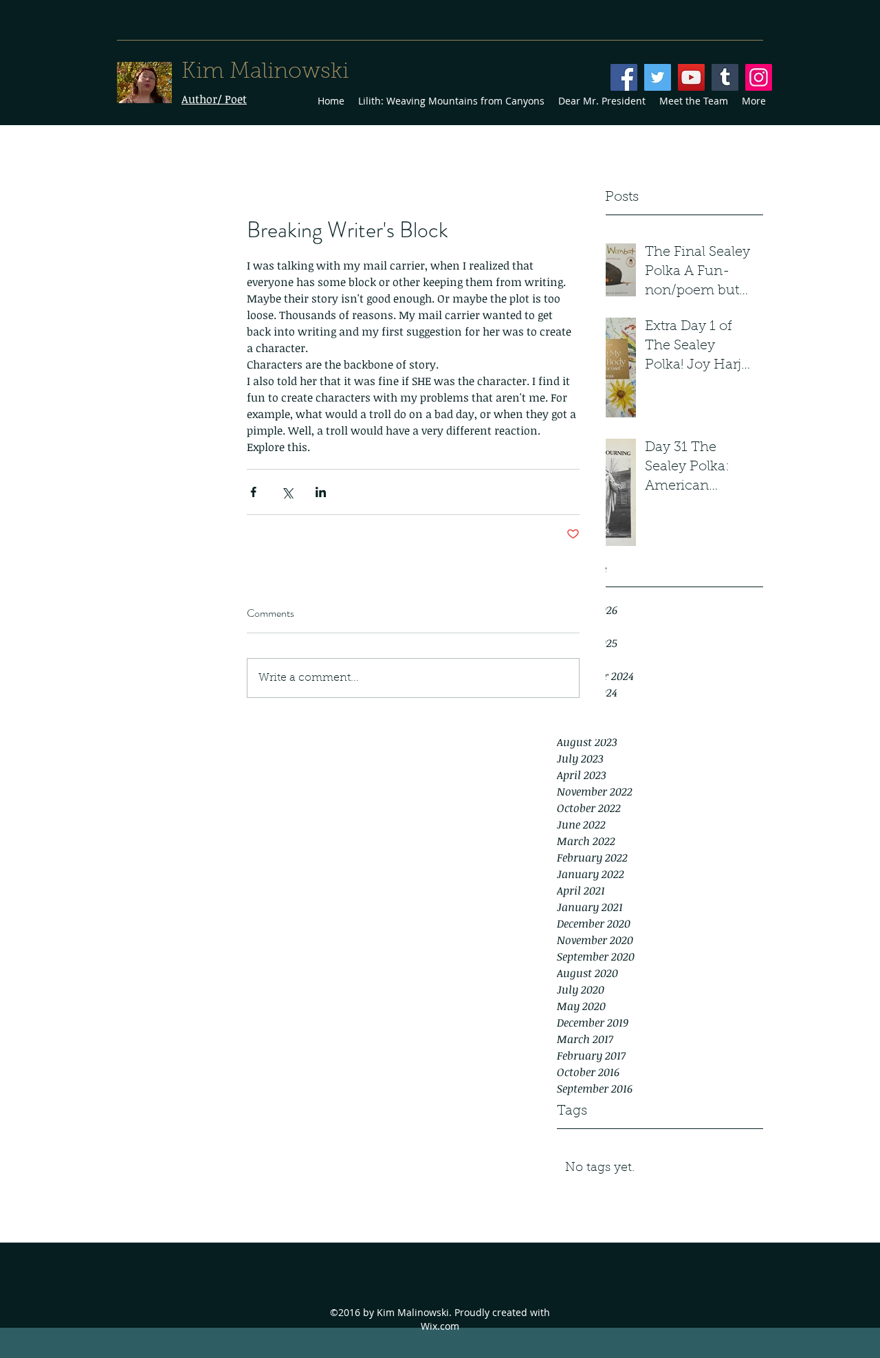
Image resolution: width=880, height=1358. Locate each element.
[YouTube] (691, 77)
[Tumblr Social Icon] (725, 77)
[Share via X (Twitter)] (287, 492)
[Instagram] (758, 77)
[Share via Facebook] (253, 492)
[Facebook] (623, 77)
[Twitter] (657, 77)
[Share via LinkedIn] (320, 492)
